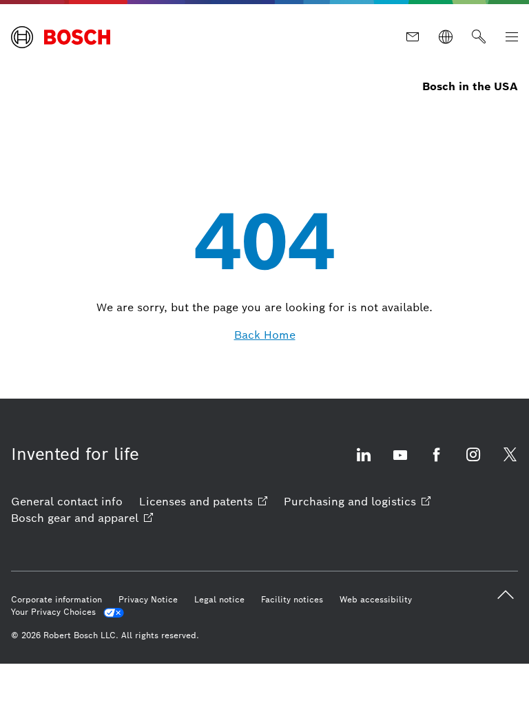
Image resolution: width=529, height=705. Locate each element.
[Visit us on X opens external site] (509, 463)
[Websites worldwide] (445, 37)
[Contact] (412, 37)
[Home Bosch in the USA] (60, 37)
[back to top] (505, 594)
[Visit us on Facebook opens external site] (436, 463)
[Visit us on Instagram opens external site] (473, 463)
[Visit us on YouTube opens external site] (400, 463)
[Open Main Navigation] (511, 37)
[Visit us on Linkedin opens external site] (363, 463)
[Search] (478, 37)
